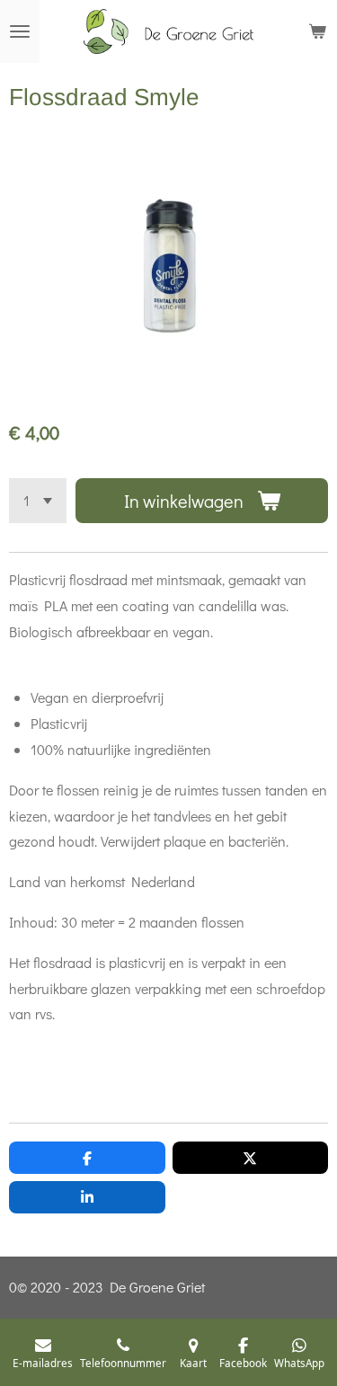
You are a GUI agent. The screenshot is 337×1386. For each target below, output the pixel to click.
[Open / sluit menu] (20, 31)
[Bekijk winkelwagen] (317, 31)
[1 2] (38, 500)
